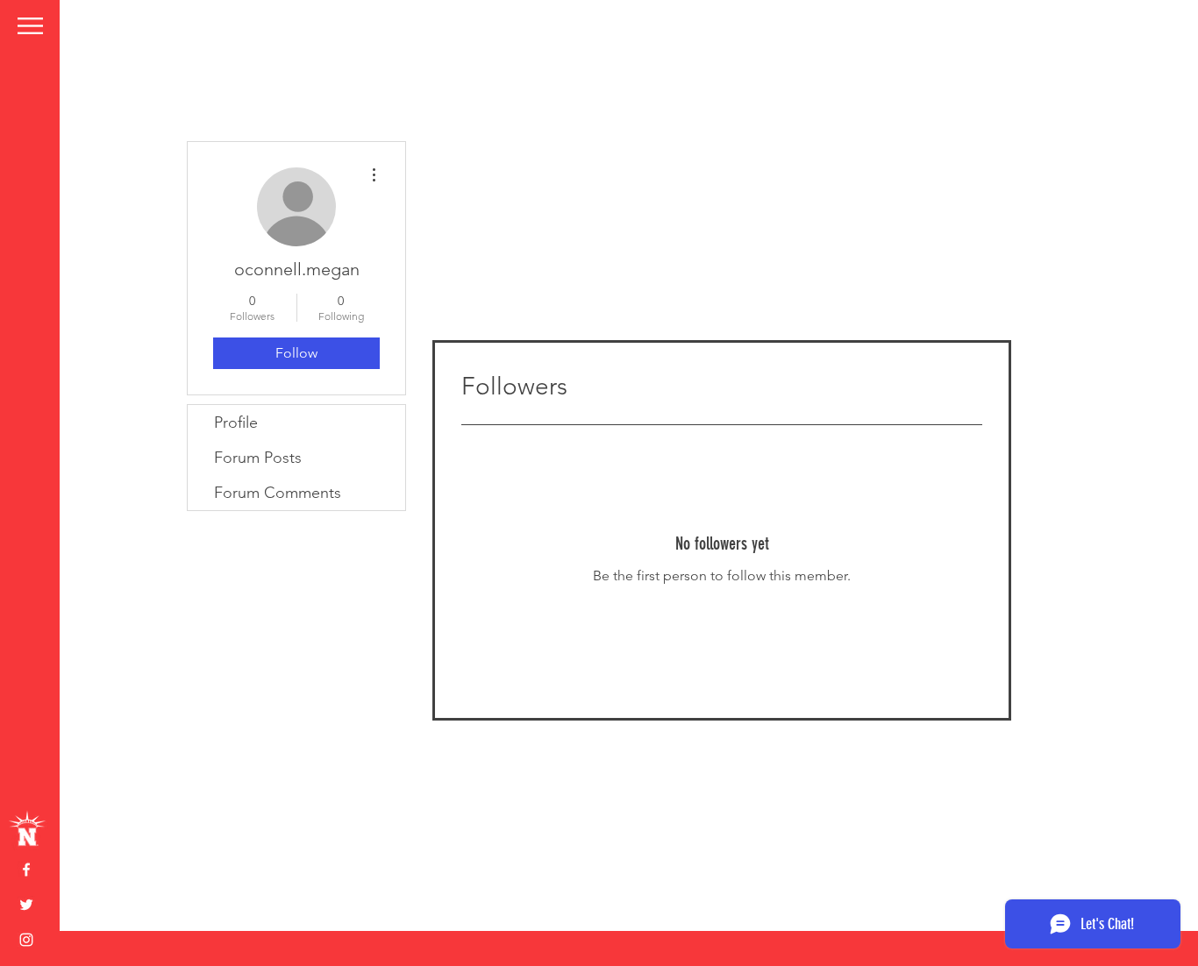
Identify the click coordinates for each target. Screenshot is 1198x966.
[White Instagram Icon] (26, 939)
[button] (30, 26)
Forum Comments (277, 492)
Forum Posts (258, 457)
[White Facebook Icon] (26, 869)
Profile (236, 422)
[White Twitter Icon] (26, 904)
